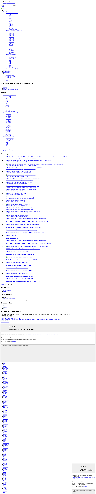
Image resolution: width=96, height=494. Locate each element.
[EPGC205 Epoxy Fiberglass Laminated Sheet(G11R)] (19, 278)
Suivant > (4, 284)
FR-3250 (11, 67)
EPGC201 (11, 32)
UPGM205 (11, 52)
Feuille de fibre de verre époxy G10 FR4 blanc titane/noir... (19, 190)
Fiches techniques (10, 75)
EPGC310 (11, 40)
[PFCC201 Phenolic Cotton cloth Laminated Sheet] (19, 257)
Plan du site (10, 318)
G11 (10, 19)
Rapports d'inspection (11, 76)
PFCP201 (11, 45)
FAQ (4, 291)
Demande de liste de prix (6, 315)
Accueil (5, 10)
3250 (10, 66)
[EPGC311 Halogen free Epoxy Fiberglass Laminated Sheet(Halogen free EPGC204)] (27, 246)
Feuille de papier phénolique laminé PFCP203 (19, 276)
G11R (10, 21)
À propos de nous (7, 71)
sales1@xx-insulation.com (9, 298)
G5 (9, 16)
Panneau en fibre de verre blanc (46, 319)
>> (6, 284)
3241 (10, 62)
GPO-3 (10, 26)
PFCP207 (11, 49)
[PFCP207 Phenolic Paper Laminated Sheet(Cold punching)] (21, 230)
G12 (10, 23)
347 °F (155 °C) (12, 57)
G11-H (10, 20)
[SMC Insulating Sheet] (11, 235)
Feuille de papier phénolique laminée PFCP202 (19, 270)
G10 (10, 18)
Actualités (5, 79)
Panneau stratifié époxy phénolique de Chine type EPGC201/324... (21, 187)
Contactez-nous (6, 72)
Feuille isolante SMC (12, 238)
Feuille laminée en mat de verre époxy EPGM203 (20, 254)
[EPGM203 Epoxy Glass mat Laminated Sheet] (17, 251)
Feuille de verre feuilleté (22, 319)
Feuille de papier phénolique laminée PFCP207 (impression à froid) (25, 232)
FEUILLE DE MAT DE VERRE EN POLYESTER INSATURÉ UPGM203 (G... (29, 243)
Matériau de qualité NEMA (12, 13)
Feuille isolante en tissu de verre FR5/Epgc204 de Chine (18, 172)
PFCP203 (11, 48)
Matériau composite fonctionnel (13, 68)
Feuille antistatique (12, 319)
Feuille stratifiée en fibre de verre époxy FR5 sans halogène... (23, 227)
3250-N (10, 56)
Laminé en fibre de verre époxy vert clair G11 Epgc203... (19, 176)
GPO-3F (11, 28)
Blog (7, 80)
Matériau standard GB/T (11, 54)
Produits (5, 11)
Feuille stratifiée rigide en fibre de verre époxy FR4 (17, 205)
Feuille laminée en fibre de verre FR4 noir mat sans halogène (19, 209)
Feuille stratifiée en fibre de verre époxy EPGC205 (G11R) (22, 281)
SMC (10, 53)
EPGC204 (11, 35)
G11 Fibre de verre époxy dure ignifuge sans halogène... (18, 212)
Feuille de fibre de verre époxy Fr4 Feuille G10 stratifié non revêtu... (21, 158)
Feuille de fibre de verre (33, 319)
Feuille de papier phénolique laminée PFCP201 (19, 265)
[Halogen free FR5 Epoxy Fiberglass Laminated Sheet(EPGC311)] (22, 224)
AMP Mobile (17, 318)
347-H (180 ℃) (12, 58)
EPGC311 (11, 42)
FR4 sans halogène (13, 29)
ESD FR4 (11, 24)
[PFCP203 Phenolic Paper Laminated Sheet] (17, 273)
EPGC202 (11, 33)
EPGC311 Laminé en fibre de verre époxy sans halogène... (23, 249)
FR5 (10, 15)
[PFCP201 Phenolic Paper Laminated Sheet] (17, 262)
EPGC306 (11, 38)
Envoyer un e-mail (5, 322)
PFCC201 (11, 44)
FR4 (10, 14)
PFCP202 (11, 47)
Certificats (8, 77)
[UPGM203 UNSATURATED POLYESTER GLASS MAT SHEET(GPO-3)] (26, 240)
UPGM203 (11, 50)
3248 (10, 65)
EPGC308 (11, 39)
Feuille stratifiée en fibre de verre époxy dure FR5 (17, 216)
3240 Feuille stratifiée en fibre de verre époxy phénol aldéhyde (20, 198)
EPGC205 (11, 37)
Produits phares (4, 318)
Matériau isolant (4, 319)
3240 (10, 61)
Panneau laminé (57, 319)
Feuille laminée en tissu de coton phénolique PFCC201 (21, 260)
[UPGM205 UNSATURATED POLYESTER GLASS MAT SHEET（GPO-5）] (26, 218)
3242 (10, 63)
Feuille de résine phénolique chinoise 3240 (15, 194)
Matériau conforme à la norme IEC (14, 30)
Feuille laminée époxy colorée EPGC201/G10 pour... (18, 161)
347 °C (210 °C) (9, 138)
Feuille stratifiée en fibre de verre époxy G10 (16, 201)
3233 (10, 60)
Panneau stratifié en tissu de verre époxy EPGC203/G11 (18, 183)
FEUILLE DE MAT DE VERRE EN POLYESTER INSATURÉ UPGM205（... (29, 221)
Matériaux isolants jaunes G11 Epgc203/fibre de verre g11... (19, 180)
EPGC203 (11, 34)
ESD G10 (11, 25)
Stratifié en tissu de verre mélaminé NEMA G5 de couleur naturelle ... (21, 165)
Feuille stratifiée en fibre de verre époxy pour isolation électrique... (20, 169)
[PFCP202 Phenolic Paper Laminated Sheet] (17, 268)
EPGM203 (11, 43)
